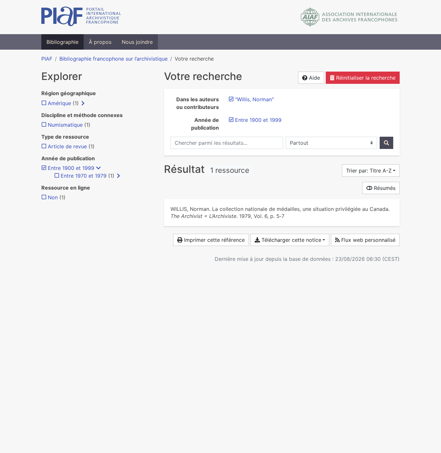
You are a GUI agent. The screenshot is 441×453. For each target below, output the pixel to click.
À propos (100, 42)
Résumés (383, 188)
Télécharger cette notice (290, 240)
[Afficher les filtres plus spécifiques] (83, 103)
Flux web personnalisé (367, 240)
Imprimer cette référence (213, 240)
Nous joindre (137, 42)
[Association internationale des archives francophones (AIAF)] (349, 17)
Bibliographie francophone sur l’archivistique (113, 58)
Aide (313, 77)
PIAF (46, 58)
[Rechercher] (386, 143)
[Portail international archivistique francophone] (81, 17)
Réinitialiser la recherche (364, 77)
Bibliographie (62, 42)
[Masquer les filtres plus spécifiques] (98, 168)
